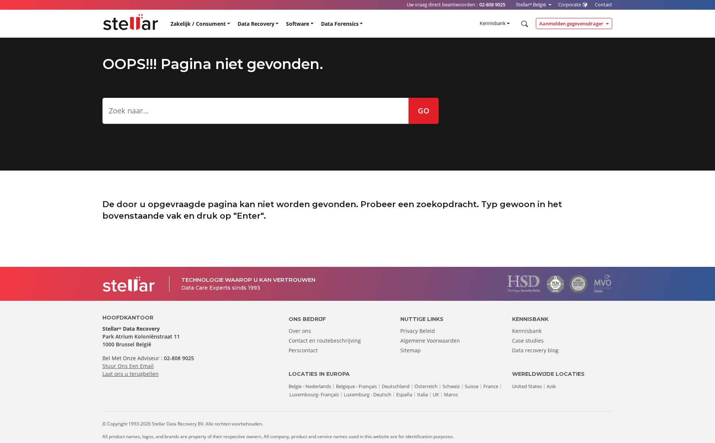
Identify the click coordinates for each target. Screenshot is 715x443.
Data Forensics (340, 23)
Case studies (528, 340)
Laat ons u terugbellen (130, 373)
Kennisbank (493, 23)
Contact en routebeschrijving (325, 340)
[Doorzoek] (524, 24)
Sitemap (410, 350)
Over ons (300, 330)
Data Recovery (256, 23)
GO (423, 111)
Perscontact (303, 350)
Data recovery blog (535, 350)
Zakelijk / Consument (198, 23)
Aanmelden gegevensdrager (571, 23)
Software (297, 23)
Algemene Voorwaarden (430, 340)
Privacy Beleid (417, 330)
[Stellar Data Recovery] (131, 22)
